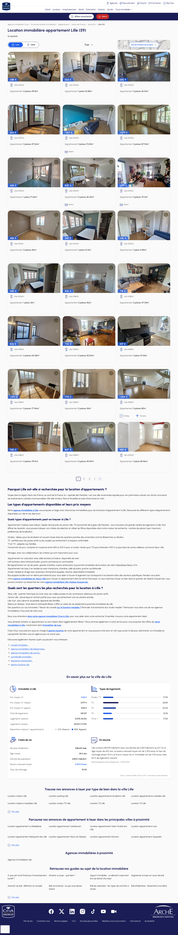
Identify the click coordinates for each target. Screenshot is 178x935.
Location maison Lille (17, 796)
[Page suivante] (95, 479)
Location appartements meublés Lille (148, 796)
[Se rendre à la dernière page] (100, 479)
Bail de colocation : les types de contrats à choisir (109, 887)
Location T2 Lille (97, 803)
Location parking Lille (58, 796)
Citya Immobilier (122, 9)
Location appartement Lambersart (65, 826)
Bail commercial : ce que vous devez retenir (65, 887)
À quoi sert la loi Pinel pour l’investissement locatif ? (27, 877)
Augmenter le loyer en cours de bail (147, 875)
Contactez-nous (43, 921)
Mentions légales (61, 921)
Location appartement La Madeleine (24, 826)
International (135, 921)
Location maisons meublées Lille (22, 803)
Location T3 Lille (138, 803)
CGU (74, 921)
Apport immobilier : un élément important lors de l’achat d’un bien (109, 877)
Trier (86, 44)
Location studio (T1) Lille (59, 803)
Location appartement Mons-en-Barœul (67, 836)
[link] (144, 45)
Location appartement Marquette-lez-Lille (27, 836)
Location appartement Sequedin (146, 836)
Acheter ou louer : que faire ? (62, 875)
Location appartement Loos (144, 826)
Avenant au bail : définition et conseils (25, 886)
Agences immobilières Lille (20, 859)
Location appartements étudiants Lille (107, 796)
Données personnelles (89, 921)
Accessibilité (149, 921)
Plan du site (28, 921)
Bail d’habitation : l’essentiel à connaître (149, 886)
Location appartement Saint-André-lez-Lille (108, 828)
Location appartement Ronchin (104, 836)
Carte (33, 45)
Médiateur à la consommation (114, 921)
